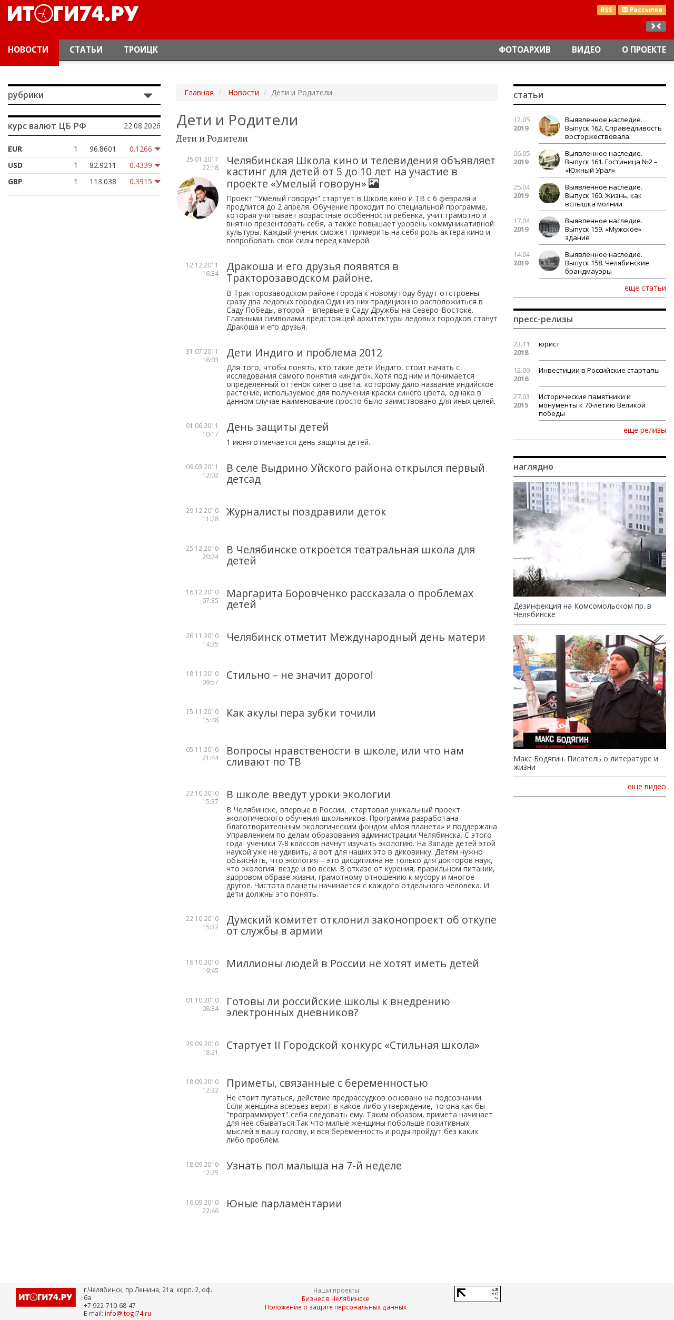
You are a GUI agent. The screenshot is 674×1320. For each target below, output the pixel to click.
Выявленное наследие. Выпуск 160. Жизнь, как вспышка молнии (603, 195)
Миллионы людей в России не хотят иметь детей (352, 963)
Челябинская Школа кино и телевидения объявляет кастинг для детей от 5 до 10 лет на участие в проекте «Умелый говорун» (360, 172)
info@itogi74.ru (128, 1313)
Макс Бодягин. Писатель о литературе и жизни (585, 763)
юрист (549, 344)
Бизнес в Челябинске (335, 1298)
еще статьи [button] (645, 287)
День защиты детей (277, 427)
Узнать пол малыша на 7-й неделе (314, 1165)
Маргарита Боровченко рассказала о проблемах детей (349, 599)
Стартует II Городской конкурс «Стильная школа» (353, 1045)
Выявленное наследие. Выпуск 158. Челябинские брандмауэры (607, 263)
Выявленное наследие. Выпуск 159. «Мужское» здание (603, 229)
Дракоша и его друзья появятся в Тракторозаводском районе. (312, 272)
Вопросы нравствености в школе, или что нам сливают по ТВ (345, 756)
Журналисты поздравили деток (306, 511)
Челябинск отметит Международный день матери (355, 637)
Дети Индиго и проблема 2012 (304, 352)
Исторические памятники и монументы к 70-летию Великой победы (592, 405)
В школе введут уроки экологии (308, 794)
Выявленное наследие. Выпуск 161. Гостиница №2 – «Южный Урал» (611, 161)
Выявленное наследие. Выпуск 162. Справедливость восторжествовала (613, 128)
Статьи (86, 49)
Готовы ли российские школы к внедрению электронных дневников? (338, 1007)
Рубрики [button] (26, 95)
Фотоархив (525, 49)
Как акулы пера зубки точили (301, 713)
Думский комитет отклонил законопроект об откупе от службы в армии (361, 925)
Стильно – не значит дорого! (299, 675)
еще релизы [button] (644, 429)
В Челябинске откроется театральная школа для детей (350, 555)
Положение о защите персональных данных (336, 1307)
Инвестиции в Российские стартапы (599, 370)
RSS (606, 10)
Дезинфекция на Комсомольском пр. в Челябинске (582, 610)
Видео (586, 49)
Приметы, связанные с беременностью (327, 1083)
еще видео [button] (647, 786)
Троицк (141, 49)
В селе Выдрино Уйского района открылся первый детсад (355, 474)
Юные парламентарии (284, 1203)
